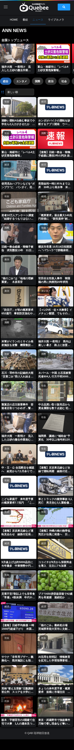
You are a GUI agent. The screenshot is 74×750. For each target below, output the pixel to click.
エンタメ (21, 81)
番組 (25, 19)
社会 (64, 81)
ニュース (37, 19)
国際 (37, 81)
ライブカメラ (56, 19)
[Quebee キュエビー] (37, 7)
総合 (5, 81)
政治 (51, 81)
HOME (14, 19)
